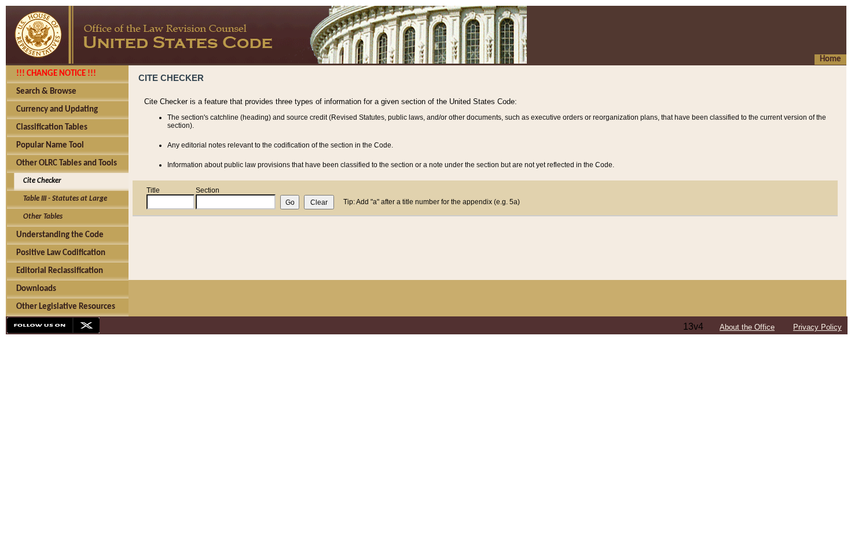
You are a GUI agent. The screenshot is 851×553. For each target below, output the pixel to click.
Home (830, 59)
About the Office (747, 327)
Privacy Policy (817, 327)
